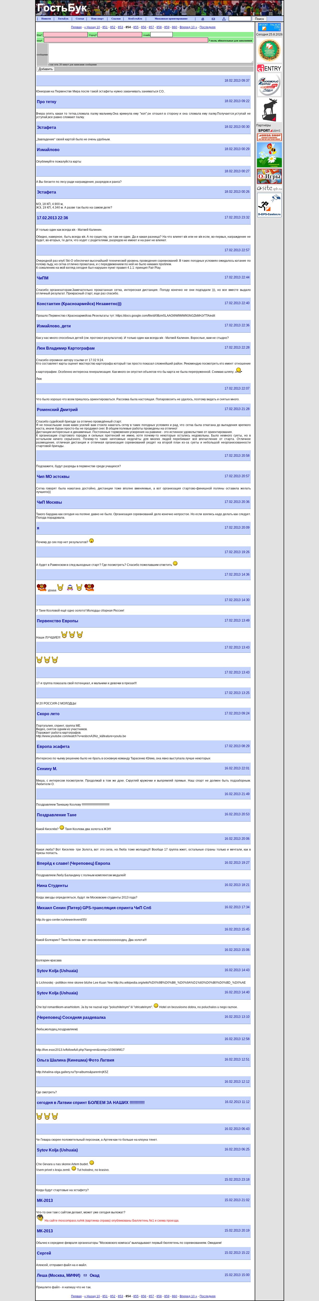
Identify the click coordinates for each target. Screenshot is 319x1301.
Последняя (208, 27)
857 (151, 27)
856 (143, 27)
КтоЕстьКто (135, 18)
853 (120, 27)
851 (105, 27)
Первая (76, 27)
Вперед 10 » (188, 27)
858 (159, 27)
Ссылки (116, 18)
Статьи (80, 18)
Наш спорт (97, 18)
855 (136, 27)
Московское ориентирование (171, 18)
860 (174, 27)
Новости (46, 18)
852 (112, 27)
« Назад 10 (92, 27)
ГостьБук (63, 18)
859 (166, 27)
